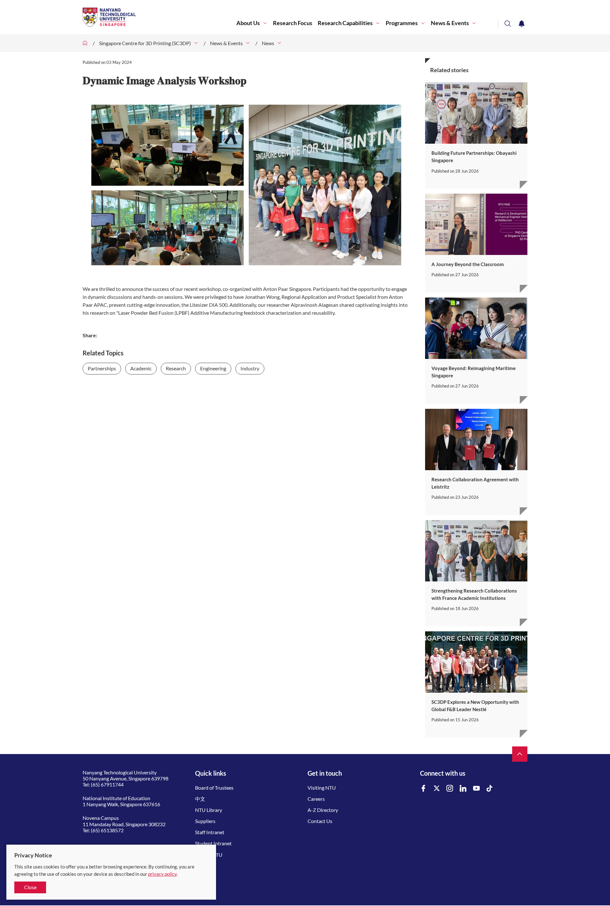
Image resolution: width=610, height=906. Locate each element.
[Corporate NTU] (85, 43)
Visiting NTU (322, 788)
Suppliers (205, 821)
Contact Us (320, 821)
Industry (250, 368)
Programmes (402, 23)
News (268, 43)
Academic (141, 368)
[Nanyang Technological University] (159, 17)
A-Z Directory (323, 810)
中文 (200, 799)
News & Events (450, 23)
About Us (248, 23)
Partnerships (102, 368)
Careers (316, 799)
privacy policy (162, 874)
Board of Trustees (214, 788)
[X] (436, 789)
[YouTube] (476, 789)
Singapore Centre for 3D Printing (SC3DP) (145, 43)
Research (176, 368)
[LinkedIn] (463, 789)
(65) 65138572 (107, 830)
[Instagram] (449, 789)
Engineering (213, 368)
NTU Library (208, 810)
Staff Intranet (209, 832)
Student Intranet (213, 843)
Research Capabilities (345, 23)
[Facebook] (423, 789)
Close (30, 887)
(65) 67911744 (107, 784)
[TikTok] (489, 789)
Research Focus (292, 23)
